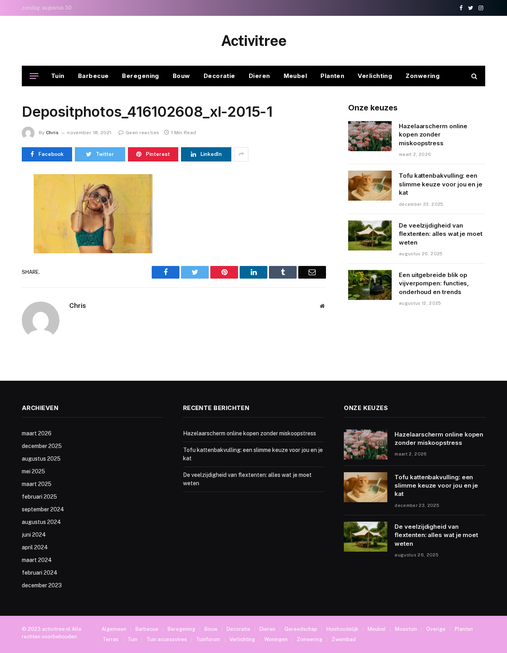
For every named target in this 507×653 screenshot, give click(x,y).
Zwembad (344, 639)
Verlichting (375, 76)
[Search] (473, 76)
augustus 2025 (41, 459)
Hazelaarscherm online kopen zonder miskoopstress (433, 134)
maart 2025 (36, 484)
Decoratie (219, 76)
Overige (436, 629)
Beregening (140, 76)
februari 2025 (39, 497)
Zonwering (423, 76)
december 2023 (42, 585)
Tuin (58, 76)
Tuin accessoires (167, 639)
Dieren (259, 76)
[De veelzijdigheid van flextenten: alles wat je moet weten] (370, 235)
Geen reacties (142, 132)
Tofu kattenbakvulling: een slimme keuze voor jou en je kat (440, 184)
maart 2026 (36, 433)
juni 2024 (34, 535)
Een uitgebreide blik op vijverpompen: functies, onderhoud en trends (434, 283)
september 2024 (43, 509)
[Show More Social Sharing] (241, 154)
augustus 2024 (41, 522)
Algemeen (113, 629)
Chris (52, 132)
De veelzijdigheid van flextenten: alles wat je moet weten (440, 234)
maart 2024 (37, 560)
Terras (110, 639)
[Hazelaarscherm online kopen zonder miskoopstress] (370, 136)
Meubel (295, 76)
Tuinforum (208, 639)
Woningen (276, 639)
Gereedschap (300, 629)
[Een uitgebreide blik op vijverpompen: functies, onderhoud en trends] (370, 285)
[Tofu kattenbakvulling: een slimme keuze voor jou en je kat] (370, 186)
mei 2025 (33, 471)
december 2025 (42, 446)
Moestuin (406, 629)
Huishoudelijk (342, 629)
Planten (332, 76)
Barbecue (93, 76)
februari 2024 (39, 572)
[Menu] (34, 76)
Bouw (181, 76)
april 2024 (35, 547)
